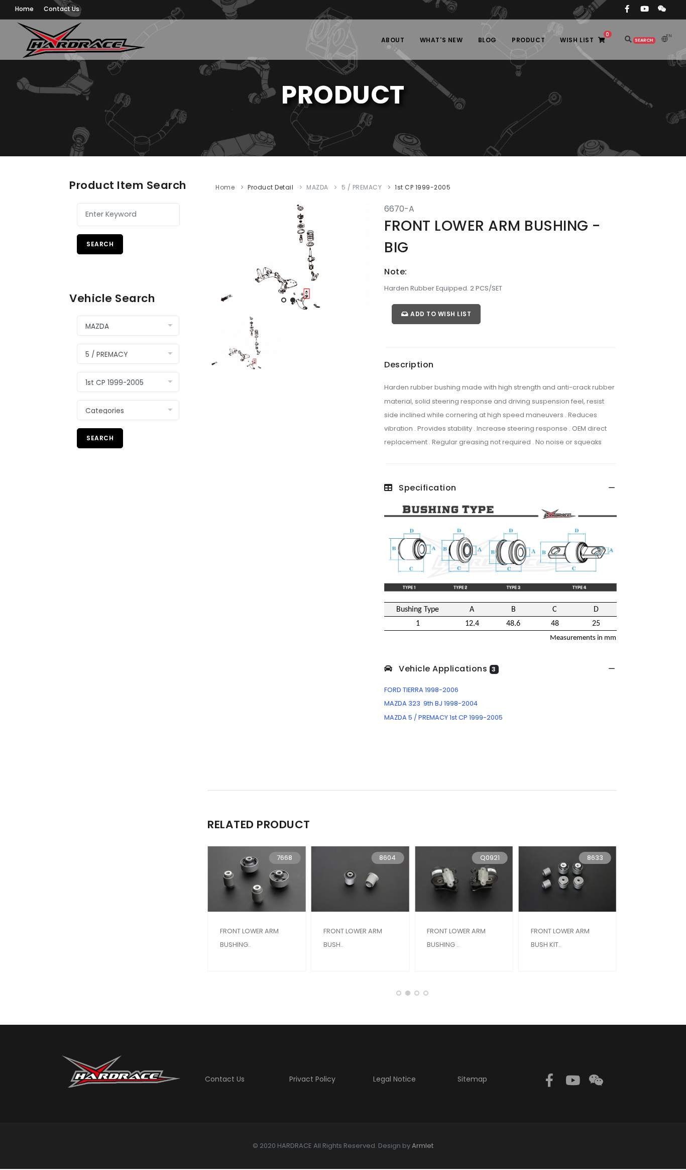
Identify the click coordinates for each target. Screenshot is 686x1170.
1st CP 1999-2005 (422, 187)
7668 (284, 857)
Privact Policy (312, 1079)
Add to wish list (440, 314)
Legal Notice (394, 1079)
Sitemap (472, 1079)
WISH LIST (584, 37)
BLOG (487, 40)
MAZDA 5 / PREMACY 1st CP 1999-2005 (443, 717)
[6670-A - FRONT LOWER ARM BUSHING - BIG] (288, 256)
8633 (595, 857)
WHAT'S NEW (441, 40)
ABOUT (393, 40)
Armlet (422, 1145)
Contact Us (225, 1079)
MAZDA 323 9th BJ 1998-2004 (431, 703)
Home (225, 187)
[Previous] (217, 255)
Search (99, 244)
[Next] (359, 255)
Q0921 (490, 857)
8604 (387, 857)
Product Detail (270, 187)
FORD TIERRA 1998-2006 (421, 690)
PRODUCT (528, 40)
